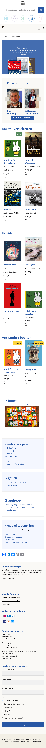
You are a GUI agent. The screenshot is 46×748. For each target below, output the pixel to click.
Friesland (7, 707)
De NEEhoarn (9, 264)
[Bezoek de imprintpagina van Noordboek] (6, 18)
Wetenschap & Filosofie (13, 718)
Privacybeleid (7, 604)
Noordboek (10, 534)
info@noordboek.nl (10, 647)
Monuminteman (11, 311)
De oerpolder (31, 209)
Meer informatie (8, 578)
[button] (3, 28)
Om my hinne (31, 369)
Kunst (7, 458)
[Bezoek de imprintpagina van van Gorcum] (40, 18)
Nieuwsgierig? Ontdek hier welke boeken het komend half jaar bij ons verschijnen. (21, 507)
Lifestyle (7, 711)
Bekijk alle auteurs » (23, 117)
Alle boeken (10, 448)
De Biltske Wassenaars (30, 161)
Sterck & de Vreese (13, 536)
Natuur (6, 714)
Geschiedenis (11, 456)
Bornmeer (38, 570)
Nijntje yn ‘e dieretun (30, 312)
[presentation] (7, 99)
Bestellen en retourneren (11, 597)
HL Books (9, 539)
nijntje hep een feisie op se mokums (10, 372)
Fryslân (8, 453)
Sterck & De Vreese (18, 570)
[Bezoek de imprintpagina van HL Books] (23, 18)
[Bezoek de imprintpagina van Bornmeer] (31, 18)
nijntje (8, 461)
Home (6, 36)
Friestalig (9, 450)
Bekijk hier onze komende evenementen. (16, 483)
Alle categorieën (10, 700)
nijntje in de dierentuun (9, 161)
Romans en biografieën (15, 464)
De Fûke (7, 209)
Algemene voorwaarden (11, 601)
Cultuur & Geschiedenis (13, 704)
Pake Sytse (30, 264)
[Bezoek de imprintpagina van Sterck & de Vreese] (14, 18)
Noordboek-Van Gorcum (16, 542)
